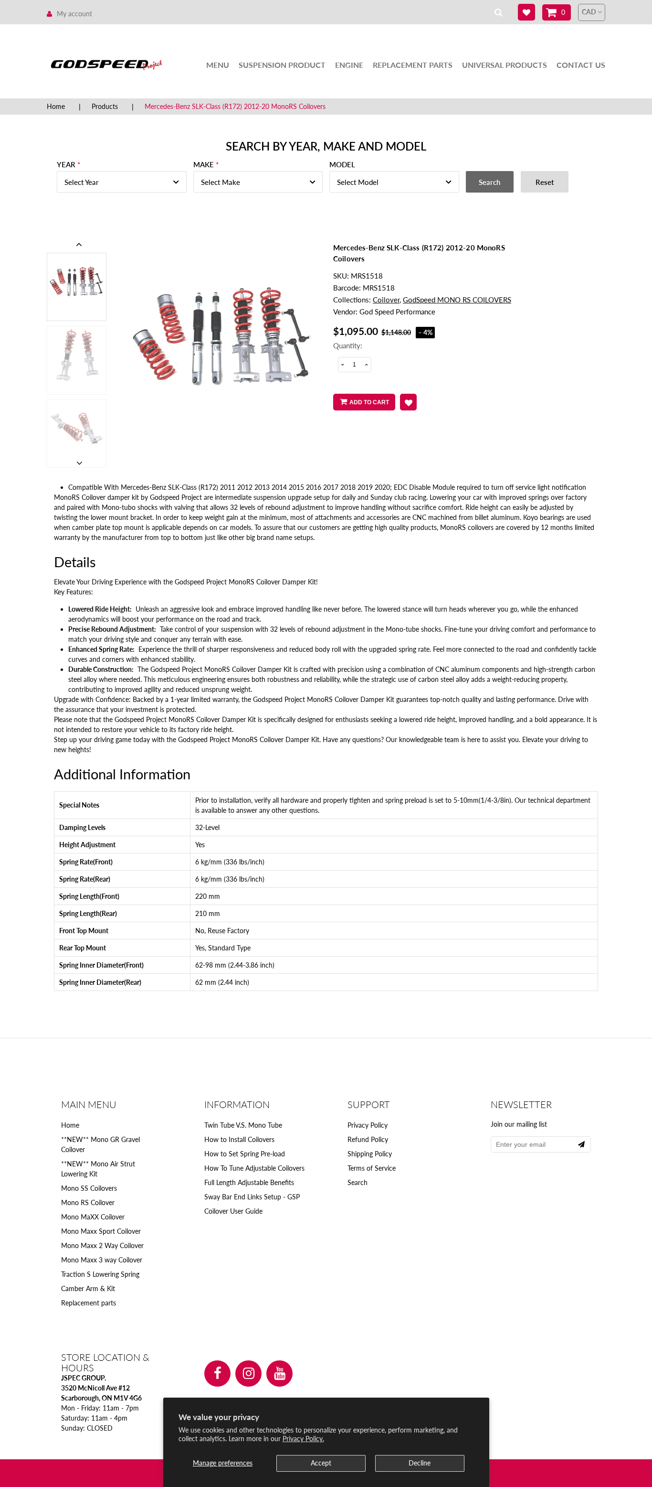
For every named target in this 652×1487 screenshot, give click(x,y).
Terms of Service (371, 1168)
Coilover (386, 299)
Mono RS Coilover (88, 1202)
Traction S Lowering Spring (100, 1274)
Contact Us (581, 64)
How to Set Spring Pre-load (244, 1154)
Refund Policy (367, 1139)
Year (66, 164)
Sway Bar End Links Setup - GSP (252, 1197)
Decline (420, 1463)
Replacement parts (88, 1303)
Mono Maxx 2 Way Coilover (102, 1245)
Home (56, 106)
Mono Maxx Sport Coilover (101, 1231)
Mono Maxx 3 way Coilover (101, 1260)
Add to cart (369, 402)
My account (74, 14)
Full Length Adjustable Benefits (249, 1182)
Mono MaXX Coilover (93, 1217)
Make (203, 164)
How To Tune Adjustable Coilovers (254, 1168)
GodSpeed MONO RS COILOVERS (457, 299)
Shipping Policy (369, 1154)
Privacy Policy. (303, 1438)
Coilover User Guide (233, 1211)
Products (105, 106)
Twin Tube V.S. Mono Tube (243, 1125)
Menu (217, 64)
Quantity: (347, 345)
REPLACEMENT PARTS (412, 64)
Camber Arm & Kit (88, 1288)
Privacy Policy (367, 1125)
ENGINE (349, 64)
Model (342, 164)
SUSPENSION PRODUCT (282, 64)
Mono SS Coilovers (89, 1188)
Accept (321, 1463)
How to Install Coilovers (239, 1139)
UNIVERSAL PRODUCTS (504, 64)
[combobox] (122, 182)
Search (357, 1182)
